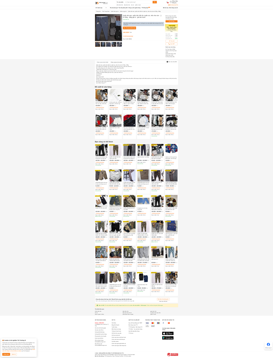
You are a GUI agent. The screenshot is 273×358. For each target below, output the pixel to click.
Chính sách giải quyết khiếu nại (119, 343)
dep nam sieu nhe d (127, 312)
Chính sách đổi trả (99, 338)
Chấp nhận (6, 354)
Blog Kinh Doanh (115, 325)
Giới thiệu (114, 322)
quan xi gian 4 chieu (99, 314)
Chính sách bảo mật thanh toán (119, 337)
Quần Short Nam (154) (171, 53)
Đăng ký (174, 2)
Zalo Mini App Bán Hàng (134, 331)
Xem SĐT (172, 43)
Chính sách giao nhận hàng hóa (119, 345)
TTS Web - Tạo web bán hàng (135, 329)
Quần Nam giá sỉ (115, 11)
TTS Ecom (131, 333)
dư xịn (132, 4)
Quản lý (14, 354)
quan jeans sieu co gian (128, 314)
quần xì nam (138, 4)
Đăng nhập (175, 1)
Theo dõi (172, 41)
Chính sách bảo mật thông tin (118, 339)
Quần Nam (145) (169, 55)
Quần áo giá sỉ (123, 11)
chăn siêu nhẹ (120, 4)
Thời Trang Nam (105, 11)
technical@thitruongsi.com (101, 345)
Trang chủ (98, 11)
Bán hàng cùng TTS (174, 4)
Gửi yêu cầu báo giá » (163, 299)
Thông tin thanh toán (116, 331)
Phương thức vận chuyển (100, 336)
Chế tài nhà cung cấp (116, 333)
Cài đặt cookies (115, 341)
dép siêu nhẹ (127, 4)
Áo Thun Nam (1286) (170, 49)
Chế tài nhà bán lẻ (116, 335)
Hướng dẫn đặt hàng (99, 332)
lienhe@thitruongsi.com (100, 341)
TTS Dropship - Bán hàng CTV (135, 327)
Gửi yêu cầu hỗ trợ (99, 330)
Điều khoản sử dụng (116, 329)
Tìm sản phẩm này (130, 28)
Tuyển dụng (114, 327)
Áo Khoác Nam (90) (170, 56)
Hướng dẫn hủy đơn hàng (101, 334)
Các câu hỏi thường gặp (100, 327)
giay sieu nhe (153, 311)
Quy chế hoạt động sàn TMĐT (135, 322)
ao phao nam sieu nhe (155, 312)
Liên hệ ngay (171, 21)
